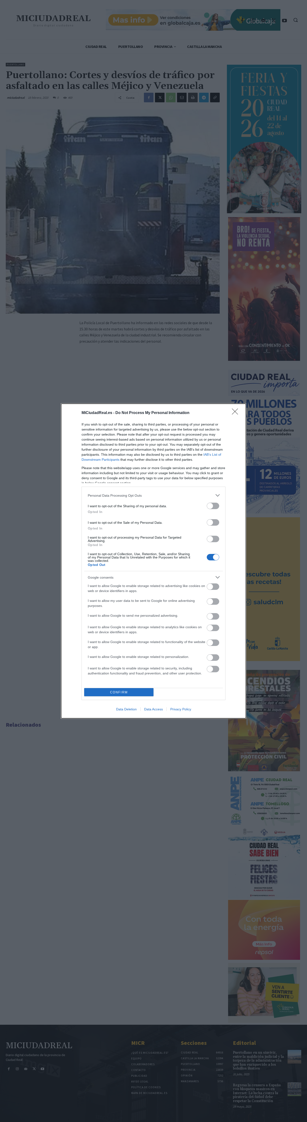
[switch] (213, 506)
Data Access (153, 709)
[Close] (236, 413)
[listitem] (153, 495)
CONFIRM (119, 692)
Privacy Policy (180, 709)
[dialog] (153, 561)
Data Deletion (126, 709)
